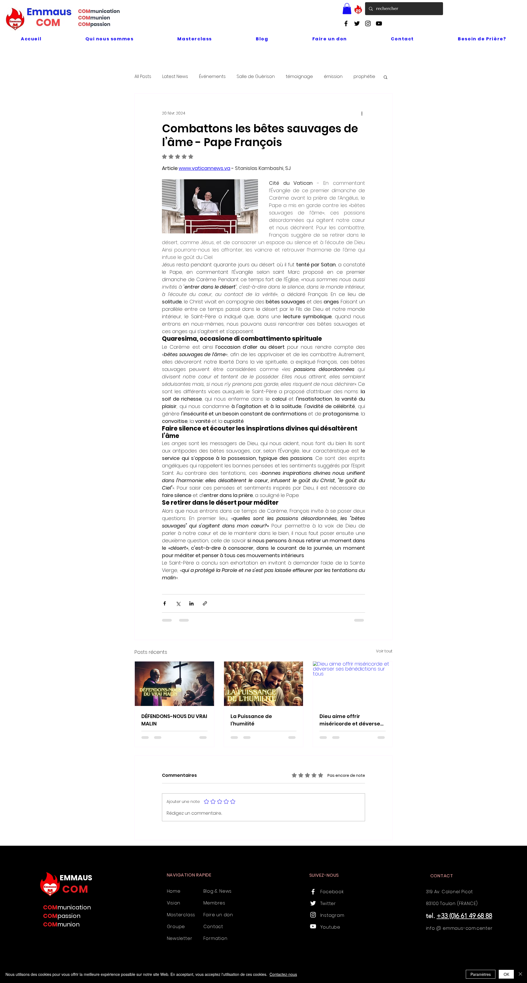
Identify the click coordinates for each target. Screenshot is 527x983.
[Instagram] (368, 23)
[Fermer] (520, 974)
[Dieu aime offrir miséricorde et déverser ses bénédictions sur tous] (352, 683)
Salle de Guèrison (256, 77)
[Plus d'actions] (361, 113)
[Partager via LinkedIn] (191, 603)
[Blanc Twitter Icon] (313, 903)
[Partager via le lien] (205, 603)
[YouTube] (379, 23)
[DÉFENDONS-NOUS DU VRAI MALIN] (174, 683)
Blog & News (217, 891)
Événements (212, 77)
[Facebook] (346, 23)
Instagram (332, 915)
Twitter (328, 903)
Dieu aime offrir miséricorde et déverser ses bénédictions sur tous (352, 720)
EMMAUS (76, 878)
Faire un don (218, 915)
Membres (214, 903)
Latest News (175, 77)
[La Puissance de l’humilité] (263, 683)
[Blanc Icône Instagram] (313, 914)
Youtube (330, 927)
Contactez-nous (283, 974)
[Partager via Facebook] (164, 603)
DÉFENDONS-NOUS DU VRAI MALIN (174, 720)
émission (333, 77)
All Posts (142, 77)
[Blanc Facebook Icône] (313, 891)
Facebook (332, 892)
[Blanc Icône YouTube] (313, 926)
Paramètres (480, 974)
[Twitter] (357, 23)
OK (506, 974)
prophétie (364, 77)
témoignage (299, 77)
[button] (347, 8)
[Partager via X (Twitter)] (178, 603)
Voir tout (384, 651)
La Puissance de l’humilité (251, 720)
